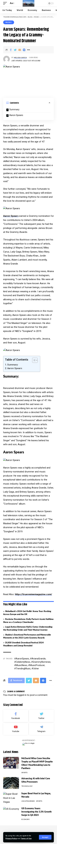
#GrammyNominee (41, 662)
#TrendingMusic (22, 668)
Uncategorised (28, 801)
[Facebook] (15, 716)
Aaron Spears (16, 115)
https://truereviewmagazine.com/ (33, 594)
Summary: (14, 109)
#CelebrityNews (22, 662)
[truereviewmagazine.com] (29, 3)
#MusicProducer (36, 665)
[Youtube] (15, 729)
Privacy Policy (11, 839)
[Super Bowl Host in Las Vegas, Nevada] (11, 798)
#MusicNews (20, 665)
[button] (33, 360)
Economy (25, 819)
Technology (27, 786)
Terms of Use (26, 839)
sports (24, 772)
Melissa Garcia (20, 57)
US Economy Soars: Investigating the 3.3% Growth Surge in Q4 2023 (36, 811)
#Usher (35, 668)
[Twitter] (41, 716)
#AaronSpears (21, 658)
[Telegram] (41, 729)
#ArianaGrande (38, 658)
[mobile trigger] (6, 3)
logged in (21, 695)
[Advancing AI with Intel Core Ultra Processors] (11, 783)
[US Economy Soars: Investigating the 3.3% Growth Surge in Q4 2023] (11, 813)
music (9, 22)
